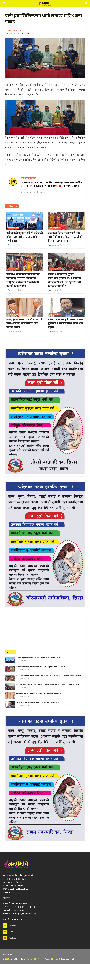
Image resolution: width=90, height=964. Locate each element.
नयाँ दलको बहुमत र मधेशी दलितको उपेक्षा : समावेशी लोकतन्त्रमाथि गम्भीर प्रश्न (24, 237)
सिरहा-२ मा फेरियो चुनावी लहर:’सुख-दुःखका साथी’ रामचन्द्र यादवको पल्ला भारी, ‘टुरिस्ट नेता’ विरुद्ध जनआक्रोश (64, 280)
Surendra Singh (67, 959)
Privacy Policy (7, 954)
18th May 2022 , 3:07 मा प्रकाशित (18, 34)
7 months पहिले (56, 290)
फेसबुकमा (59, 186)
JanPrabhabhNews (17, 959)
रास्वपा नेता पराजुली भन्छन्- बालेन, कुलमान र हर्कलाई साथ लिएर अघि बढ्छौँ (66, 323)
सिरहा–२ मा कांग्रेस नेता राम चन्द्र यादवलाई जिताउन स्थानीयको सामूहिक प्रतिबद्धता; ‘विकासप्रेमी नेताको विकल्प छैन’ (22, 280)
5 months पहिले (15, 245)
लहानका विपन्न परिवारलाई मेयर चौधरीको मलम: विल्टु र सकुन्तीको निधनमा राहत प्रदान (65, 237)
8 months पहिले (15, 331)
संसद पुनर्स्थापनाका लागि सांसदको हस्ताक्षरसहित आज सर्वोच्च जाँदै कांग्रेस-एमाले (24, 323)
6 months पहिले (56, 245)
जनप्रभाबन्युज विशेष (13, 228)
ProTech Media (44, 959)
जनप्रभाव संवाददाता (14, 30)
